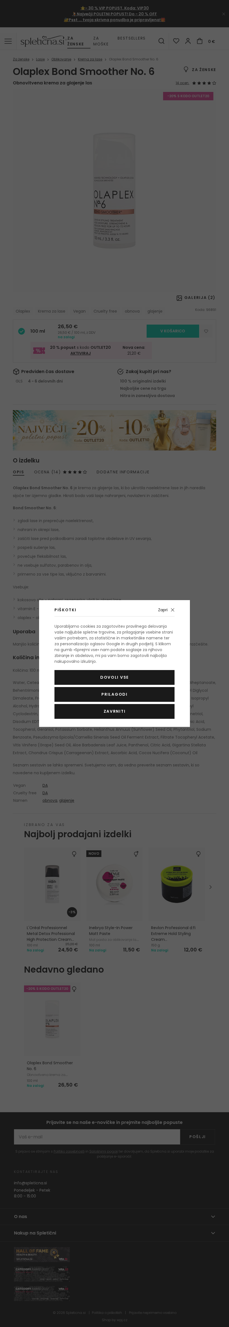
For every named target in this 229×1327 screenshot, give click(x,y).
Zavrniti (114, 711)
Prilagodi (114, 694)
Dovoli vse (114, 677)
